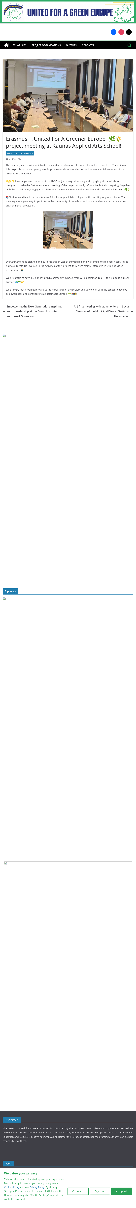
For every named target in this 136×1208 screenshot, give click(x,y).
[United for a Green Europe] (68, 2)
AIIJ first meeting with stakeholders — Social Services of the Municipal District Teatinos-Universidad (101, 311)
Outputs (71, 45)
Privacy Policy (37, 1187)
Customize (78, 1191)
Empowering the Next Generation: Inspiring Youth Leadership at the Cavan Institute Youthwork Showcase (34, 311)
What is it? (19, 45)
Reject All (100, 1191)
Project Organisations (46, 45)
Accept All (121, 1191)
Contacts (88, 45)
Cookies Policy (12, 1187)
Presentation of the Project (20, 153)
